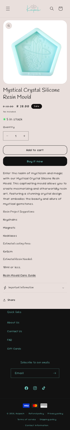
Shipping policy (48, 419)
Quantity (9, 127)
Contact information (36, 425)
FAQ (9, 340)
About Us (13, 322)
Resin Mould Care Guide (19, 275)
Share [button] (11, 300)
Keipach (20, 413)
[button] (8, 8)
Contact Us (14, 331)
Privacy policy (55, 413)
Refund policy (36, 413)
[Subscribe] (54, 373)
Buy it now (35, 161)
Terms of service (26, 419)
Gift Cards (14, 348)
